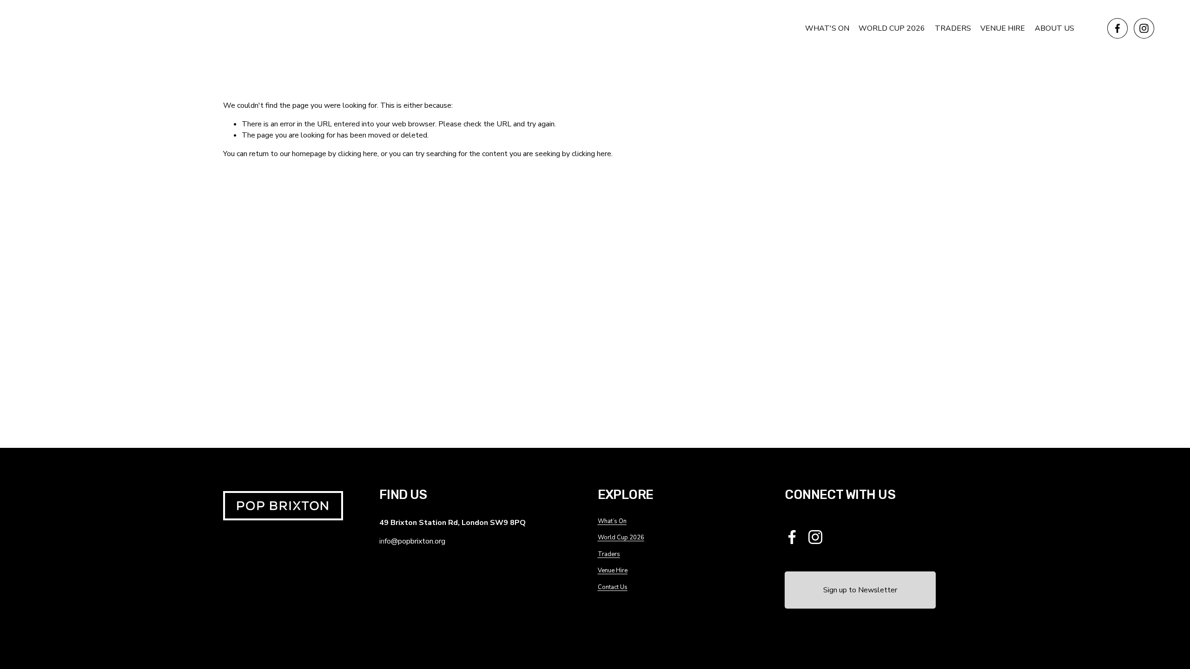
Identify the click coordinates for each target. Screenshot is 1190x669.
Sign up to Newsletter (860, 590)
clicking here (357, 154)
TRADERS (953, 28)
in (381, 541)
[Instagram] (1144, 28)
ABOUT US (1054, 28)
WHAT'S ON (827, 28)
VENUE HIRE (1002, 28)
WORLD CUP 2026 (892, 28)
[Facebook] (1117, 28)
